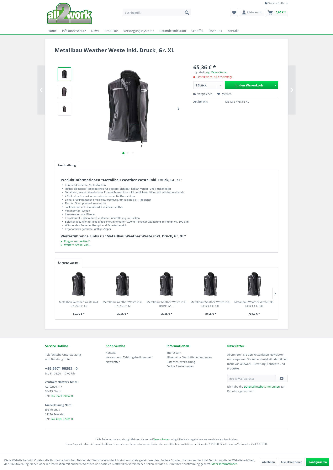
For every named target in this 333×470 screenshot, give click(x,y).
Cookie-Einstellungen (180, 366)
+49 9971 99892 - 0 (61, 368)
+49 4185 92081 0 (61, 419)
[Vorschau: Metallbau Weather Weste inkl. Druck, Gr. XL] (64, 74)
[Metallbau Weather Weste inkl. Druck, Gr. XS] (79, 284)
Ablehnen (268, 462)
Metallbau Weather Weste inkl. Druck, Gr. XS (79, 304)
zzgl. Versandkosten (216, 72)
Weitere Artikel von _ (77, 245)
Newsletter (113, 362)
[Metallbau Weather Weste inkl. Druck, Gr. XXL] (210, 284)
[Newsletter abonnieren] (282, 378)
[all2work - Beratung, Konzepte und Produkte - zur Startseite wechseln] (69, 13)
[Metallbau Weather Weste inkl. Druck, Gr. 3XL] (254, 284)
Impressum (173, 352)
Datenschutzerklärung (180, 362)
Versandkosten (161, 439)
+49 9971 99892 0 (61, 396)
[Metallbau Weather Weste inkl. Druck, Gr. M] (123, 284)
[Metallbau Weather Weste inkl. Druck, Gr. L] (166, 284)
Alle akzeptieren (291, 462)
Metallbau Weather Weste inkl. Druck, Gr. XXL (210, 304)
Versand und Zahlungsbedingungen (129, 357)
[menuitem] (157, 12)
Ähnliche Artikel (68, 263)
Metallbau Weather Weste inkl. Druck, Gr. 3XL (254, 304)
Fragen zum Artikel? (76, 241)
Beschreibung (67, 165)
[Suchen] (187, 12)
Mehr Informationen (224, 464)
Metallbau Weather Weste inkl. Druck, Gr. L (166, 304)
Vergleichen (205, 94)
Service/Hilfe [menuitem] (276, 3)
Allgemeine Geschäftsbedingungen (189, 357)
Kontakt (111, 352)
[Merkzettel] (234, 12)
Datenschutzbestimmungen (262, 386)
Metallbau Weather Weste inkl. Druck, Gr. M (122, 304)
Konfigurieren (318, 462)
